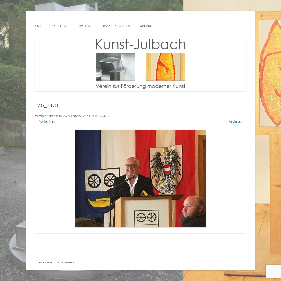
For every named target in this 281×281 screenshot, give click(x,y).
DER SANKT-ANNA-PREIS (115, 26)
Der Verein (83, 26)
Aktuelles (59, 26)
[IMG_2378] (140, 178)
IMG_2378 (101, 116)
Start (39, 26)
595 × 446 (85, 116)
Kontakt (145, 26)
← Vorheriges (45, 121)
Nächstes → (237, 121)
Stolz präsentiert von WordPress (54, 262)
